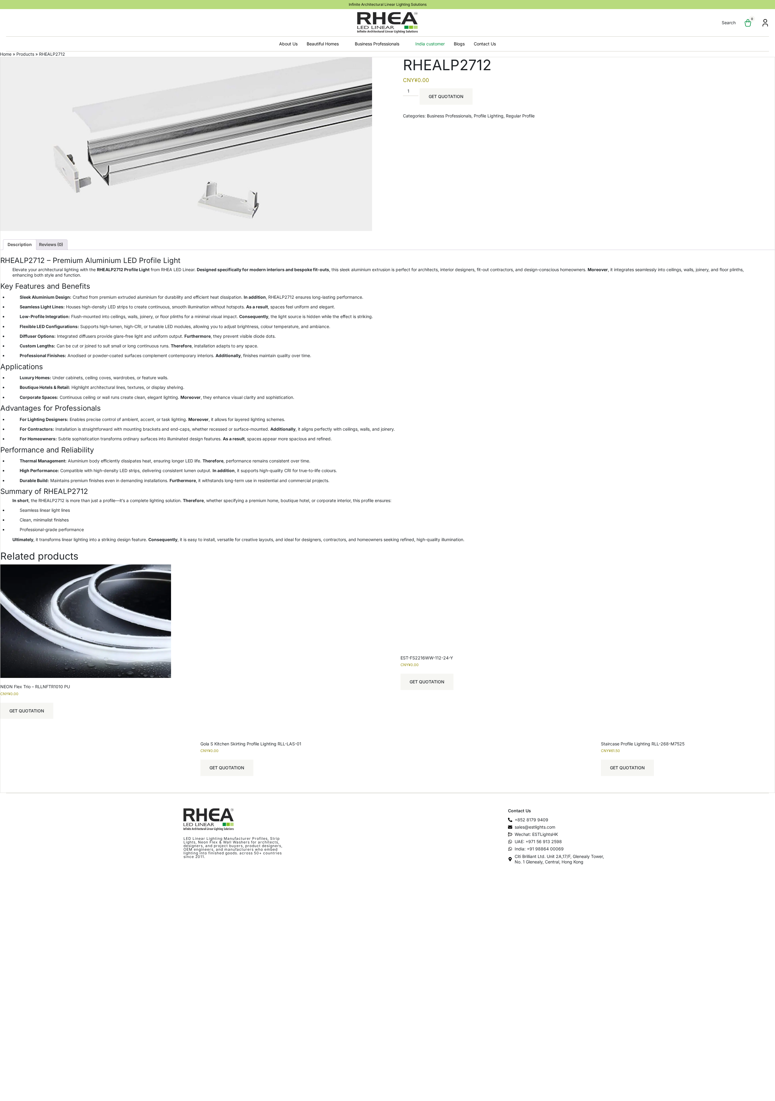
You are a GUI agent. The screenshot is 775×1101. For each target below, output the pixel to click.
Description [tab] (20, 244)
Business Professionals (377, 43)
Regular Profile (520, 115)
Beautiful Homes (323, 43)
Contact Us (485, 43)
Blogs (459, 43)
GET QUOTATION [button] (26, 710)
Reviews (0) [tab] (51, 244)
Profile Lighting (488, 115)
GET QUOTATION (446, 96)
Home (6, 54)
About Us (288, 43)
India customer (430, 43)
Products (25, 54)
